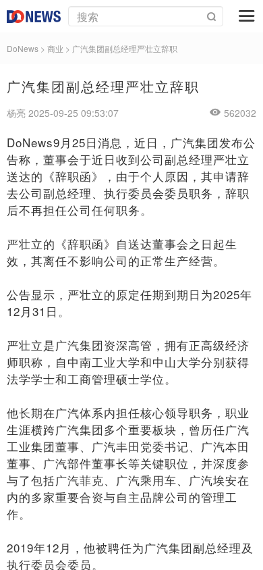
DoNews (22, 48)
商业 (55, 48)
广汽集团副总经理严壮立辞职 (124, 48)
